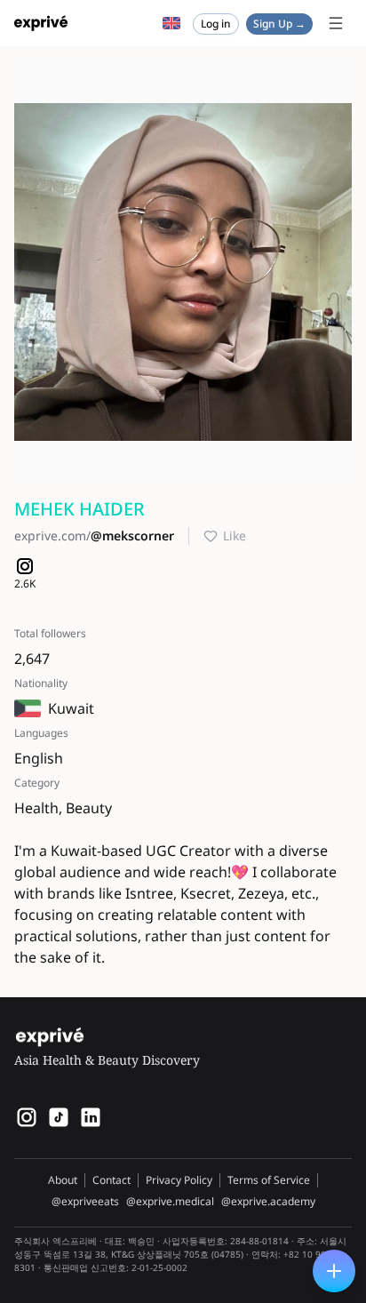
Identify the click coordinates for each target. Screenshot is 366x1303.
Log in (216, 23)
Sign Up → (279, 23)
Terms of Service (268, 1179)
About (62, 1179)
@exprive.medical (170, 1202)
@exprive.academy (268, 1202)
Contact (111, 1179)
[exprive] (58, 1117)
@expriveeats (85, 1202)
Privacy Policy (179, 1179)
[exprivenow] (26, 1117)
